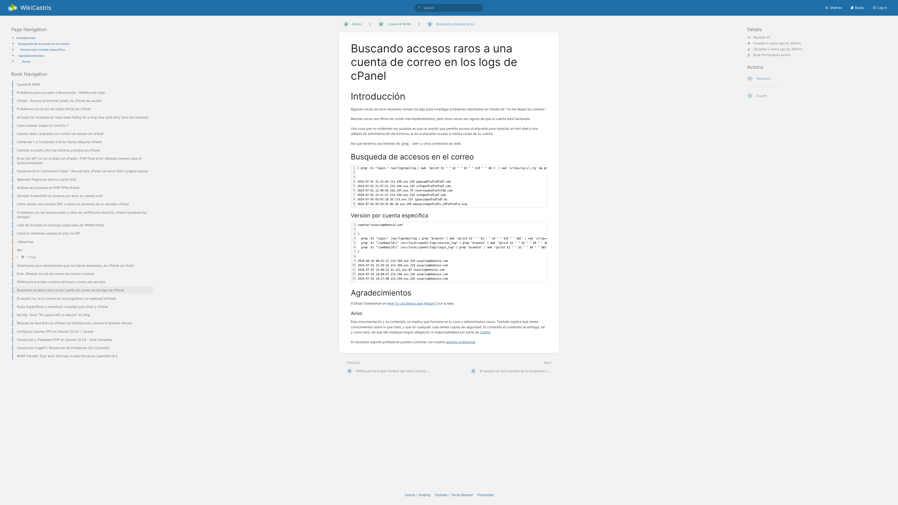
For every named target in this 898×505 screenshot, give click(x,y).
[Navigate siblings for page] (419, 24)
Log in (882, 8)
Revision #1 (762, 37)
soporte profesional (460, 342)
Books (859, 8)
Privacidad (485, 495)
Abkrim (795, 43)
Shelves (836, 8)
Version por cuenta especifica (42, 49)
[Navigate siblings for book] (370, 24)
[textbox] (479, 252)
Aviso (26, 61)
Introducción (26, 38)
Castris (485, 332)
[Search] (419, 8)
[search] (449, 8)
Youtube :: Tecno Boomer (454, 495)
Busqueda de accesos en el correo (43, 44)
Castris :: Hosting (418, 495)
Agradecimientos (31, 56)
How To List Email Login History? (412, 303)
